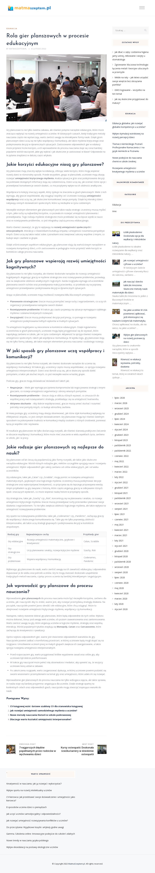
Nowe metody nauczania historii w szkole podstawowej (40, 714)
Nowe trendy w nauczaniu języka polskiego (27, 840)
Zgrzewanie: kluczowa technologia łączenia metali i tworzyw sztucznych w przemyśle (130, 68)
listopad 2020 (121, 556)
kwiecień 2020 (122, 593)
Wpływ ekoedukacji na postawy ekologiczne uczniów (32, 847)
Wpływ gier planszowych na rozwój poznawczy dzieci (135, 338)
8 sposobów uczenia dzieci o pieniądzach (26, 807)
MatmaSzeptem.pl (76, 863)
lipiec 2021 (120, 514)
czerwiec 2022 (122, 456)
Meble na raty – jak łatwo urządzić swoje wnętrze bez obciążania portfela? (130, 81)
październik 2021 (123, 498)
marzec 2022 (121, 471)
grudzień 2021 (122, 487)
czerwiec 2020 (122, 582)
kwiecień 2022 (122, 466)
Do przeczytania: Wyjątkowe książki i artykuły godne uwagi (35, 827)
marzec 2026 (121, 403)
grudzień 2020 (122, 551)
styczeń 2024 (121, 429)
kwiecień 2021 (122, 529)
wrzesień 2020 (122, 567)
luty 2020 (119, 603)
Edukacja (11, 28)
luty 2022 (119, 477)
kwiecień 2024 (122, 424)
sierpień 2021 (121, 508)
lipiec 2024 (120, 418)
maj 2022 (119, 461)
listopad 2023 (121, 440)
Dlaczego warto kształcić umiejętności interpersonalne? (40, 719)
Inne (114, 211)
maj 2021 (119, 524)
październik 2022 (123, 450)
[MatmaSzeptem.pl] (29, 8)
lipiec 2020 (120, 577)
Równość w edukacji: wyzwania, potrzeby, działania (131, 363)
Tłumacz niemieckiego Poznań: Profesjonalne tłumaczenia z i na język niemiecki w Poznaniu (128, 147)
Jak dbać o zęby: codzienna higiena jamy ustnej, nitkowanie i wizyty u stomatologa (130, 56)
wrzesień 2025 (122, 408)
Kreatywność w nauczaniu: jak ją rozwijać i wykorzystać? (34, 783)
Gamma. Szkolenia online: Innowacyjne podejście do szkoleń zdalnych (40, 833)
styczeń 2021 (121, 545)
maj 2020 (119, 588)
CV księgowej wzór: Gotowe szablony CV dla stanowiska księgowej (46, 706)
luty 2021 (119, 540)
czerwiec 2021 (122, 519)
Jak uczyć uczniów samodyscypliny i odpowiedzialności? (33, 813)
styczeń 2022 (121, 482)
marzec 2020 (121, 598)
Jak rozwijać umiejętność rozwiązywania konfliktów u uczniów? (37, 820)
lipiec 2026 (120, 397)
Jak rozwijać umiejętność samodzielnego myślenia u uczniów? (43, 710)
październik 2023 (123, 445)
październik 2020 (123, 561)
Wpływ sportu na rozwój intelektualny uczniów (29, 790)
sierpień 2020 (121, 572)
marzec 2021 (121, 535)
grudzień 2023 (122, 434)
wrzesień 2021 (122, 503)
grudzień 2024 (122, 413)
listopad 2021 (121, 493)
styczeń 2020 (121, 609)
